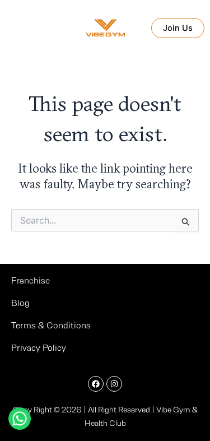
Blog (20, 303)
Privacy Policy (38, 347)
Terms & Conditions (51, 325)
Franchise (30, 280)
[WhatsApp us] (19, 418)
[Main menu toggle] (12, 28)
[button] (180, 28)
